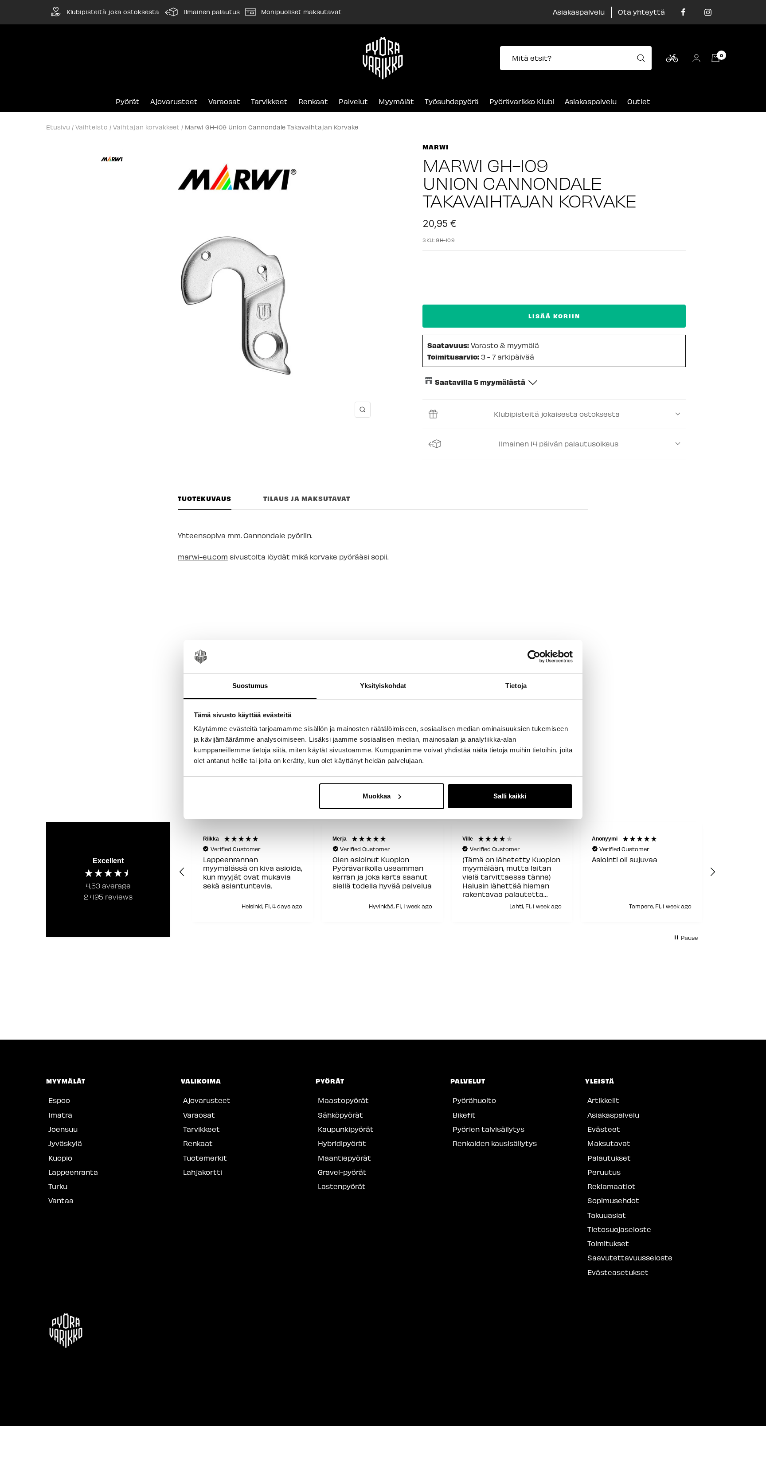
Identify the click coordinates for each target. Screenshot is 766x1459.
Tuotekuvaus (204, 498)
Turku (57, 1186)
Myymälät (396, 101)
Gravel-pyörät (342, 1172)
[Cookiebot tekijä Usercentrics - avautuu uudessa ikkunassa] (534, 656)
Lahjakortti (202, 1172)
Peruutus (604, 1172)
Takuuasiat (606, 1215)
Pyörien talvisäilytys (488, 1129)
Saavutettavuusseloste (629, 1257)
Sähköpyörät (340, 1115)
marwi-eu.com (203, 556)
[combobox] (578, 58)
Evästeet (603, 1129)
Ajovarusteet (174, 101)
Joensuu (63, 1129)
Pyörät (128, 101)
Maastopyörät (343, 1100)
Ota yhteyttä (641, 12)
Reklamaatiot (611, 1186)
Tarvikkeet (269, 101)
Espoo (59, 1100)
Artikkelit (603, 1100)
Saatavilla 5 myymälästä (480, 381)
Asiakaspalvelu (579, 12)
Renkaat (313, 101)
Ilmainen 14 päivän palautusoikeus (558, 443)
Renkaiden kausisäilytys (495, 1143)
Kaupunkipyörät (346, 1129)
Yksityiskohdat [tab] (383, 685)
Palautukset (609, 1158)
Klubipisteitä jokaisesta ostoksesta (557, 414)
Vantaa (61, 1200)
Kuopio (60, 1158)
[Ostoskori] (715, 58)
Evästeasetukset (618, 1272)
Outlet (638, 101)
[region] (447, 872)
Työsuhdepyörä (452, 101)
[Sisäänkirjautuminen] (696, 58)
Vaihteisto (91, 127)
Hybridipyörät (342, 1143)
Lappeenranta (73, 1172)
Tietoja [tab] (516, 685)
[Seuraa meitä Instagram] (708, 12)
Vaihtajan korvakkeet (146, 127)
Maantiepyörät (344, 1158)
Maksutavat (608, 1143)
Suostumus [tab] (250, 685)
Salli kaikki (509, 796)
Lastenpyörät (342, 1186)
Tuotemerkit (205, 1158)
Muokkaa (377, 796)
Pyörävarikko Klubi (521, 101)
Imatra (60, 1115)
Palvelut (353, 101)
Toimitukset (608, 1243)
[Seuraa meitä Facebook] (683, 12)
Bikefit (464, 1115)
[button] (182, 872)
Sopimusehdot (613, 1200)
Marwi (435, 147)
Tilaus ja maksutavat (306, 498)
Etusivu (58, 127)
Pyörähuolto (474, 1100)
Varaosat (224, 101)
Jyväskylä (65, 1143)
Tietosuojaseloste (619, 1229)
